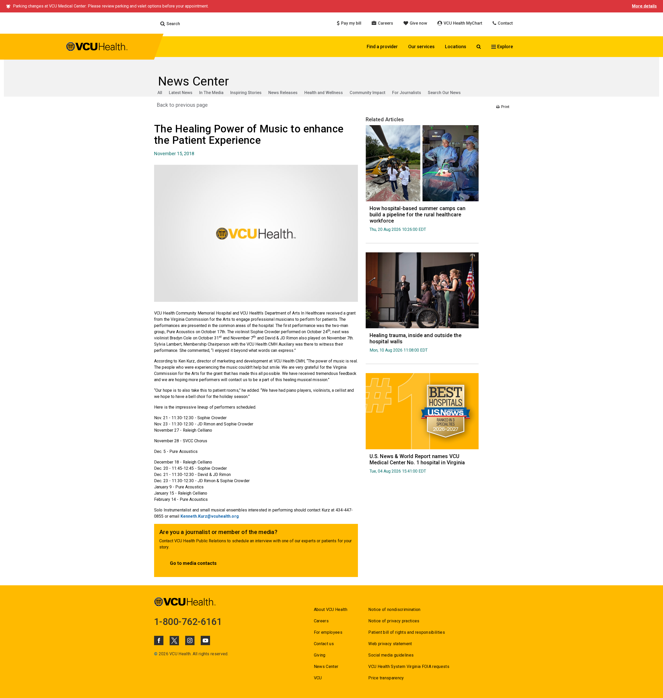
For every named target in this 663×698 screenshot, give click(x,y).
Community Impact (367, 92)
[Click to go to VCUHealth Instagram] (189, 640)
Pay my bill (350, 23)
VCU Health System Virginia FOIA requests (408, 666)
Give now (418, 23)
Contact (505, 23)
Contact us (324, 643)
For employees (328, 632)
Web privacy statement (390, 643)
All (159, 92)
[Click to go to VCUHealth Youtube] (205, 640)
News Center (326, 666)
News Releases (283, 92)
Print (504, 107)
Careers (385, 23)
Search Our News (444, 92)
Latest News (180, 92)
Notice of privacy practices (393, 620)
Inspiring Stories (246, 92)
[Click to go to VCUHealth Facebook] (158, 640)
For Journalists (406, 92)
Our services (421, 46)
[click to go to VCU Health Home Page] (97, 47)
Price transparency (386, 677)
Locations (455, 46)
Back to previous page (182, 105)
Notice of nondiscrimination (394, 609)
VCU (318, 677)
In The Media (211, 92)
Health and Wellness (323, 92)
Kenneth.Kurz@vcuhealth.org (210, 516)
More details (644, 6)
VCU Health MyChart (462, 23)
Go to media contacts (193, 563)
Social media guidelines (391, 655)
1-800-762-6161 (188, 621)
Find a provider (382, 46)
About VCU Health (330, 609)
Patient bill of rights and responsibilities (406, 632)
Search (172, 23)
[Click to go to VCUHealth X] (174, 640)
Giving (320, 655)
